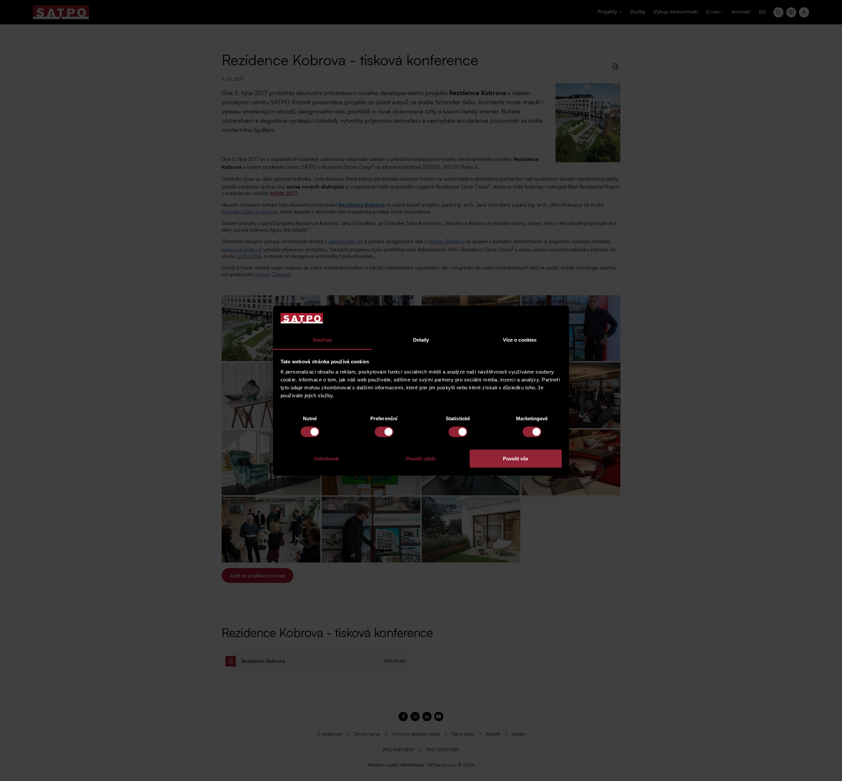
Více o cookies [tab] (519, 340)
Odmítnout (326, 458)
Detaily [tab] (421, 340)
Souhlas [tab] (322, 340)
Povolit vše (515, 458)
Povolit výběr (421, 458)
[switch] (384, 432)
